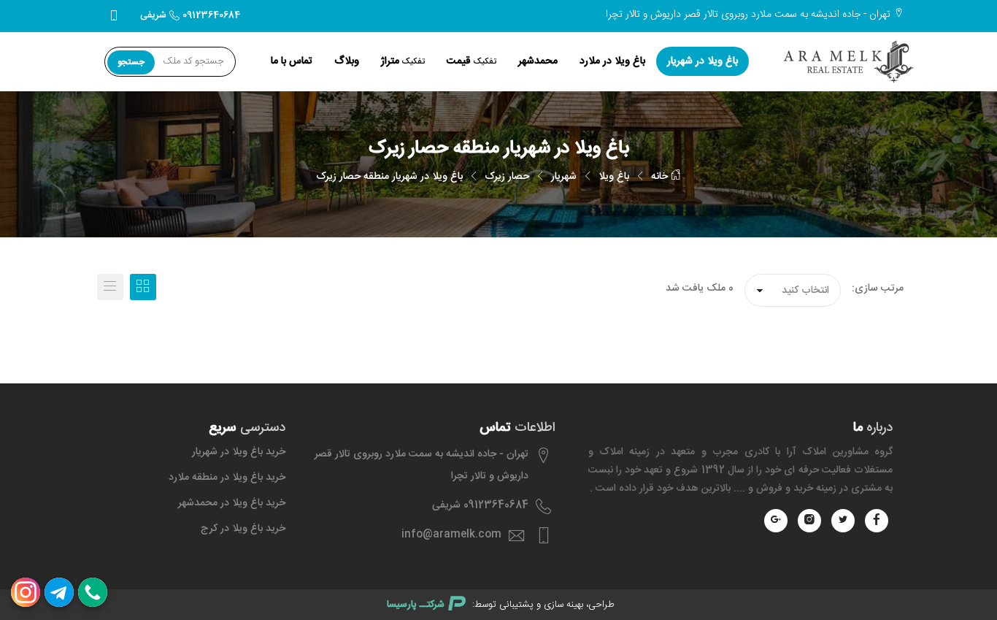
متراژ (403, 61)
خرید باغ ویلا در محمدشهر (231, 503)
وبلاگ (346, 61)
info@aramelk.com (451, 534)
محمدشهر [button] (538, 61)
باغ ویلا (613, 176)
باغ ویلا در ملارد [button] (612, 61)
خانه (661, 176)
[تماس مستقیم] (92, 592)
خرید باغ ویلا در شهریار (238, 452)
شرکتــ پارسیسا (415, 605)
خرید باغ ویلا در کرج (243, 528)
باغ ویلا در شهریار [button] (702, 61)
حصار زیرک (507, 176)
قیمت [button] (471, 61)
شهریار (564, 176)
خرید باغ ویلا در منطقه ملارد (227, 477)
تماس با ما (291, 61)
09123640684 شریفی (190, 15)
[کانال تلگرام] (59, 592)
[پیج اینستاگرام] (25, 592)
